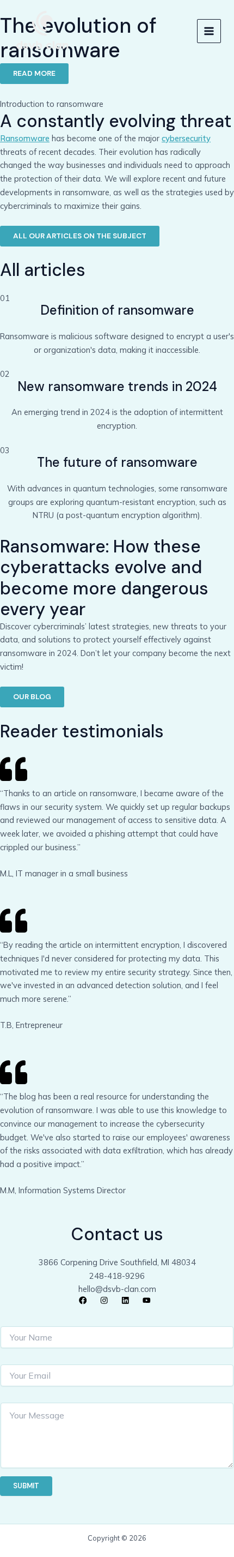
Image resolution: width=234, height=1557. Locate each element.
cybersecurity (186, 138)
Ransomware (25, 138)
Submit (26, 1485)
